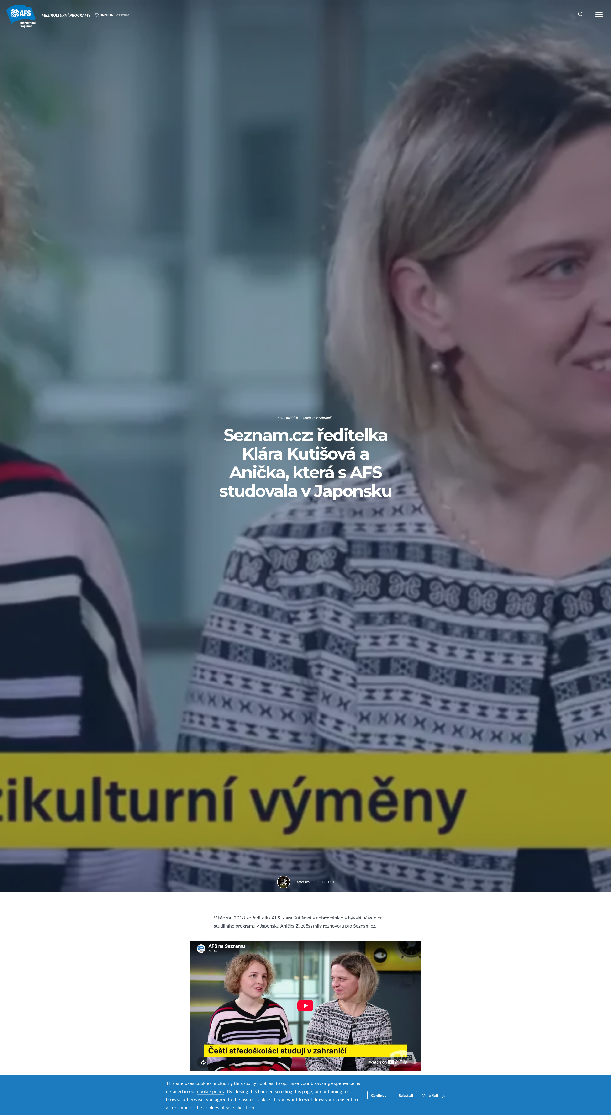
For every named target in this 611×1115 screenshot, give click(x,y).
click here (245, 1107)
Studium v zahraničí (317, 418)
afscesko (303, 881)
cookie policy (210, 1091)
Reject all (406, 1095)
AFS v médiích (288, 418)
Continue (378, 1095)
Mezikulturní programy (21, 16)
